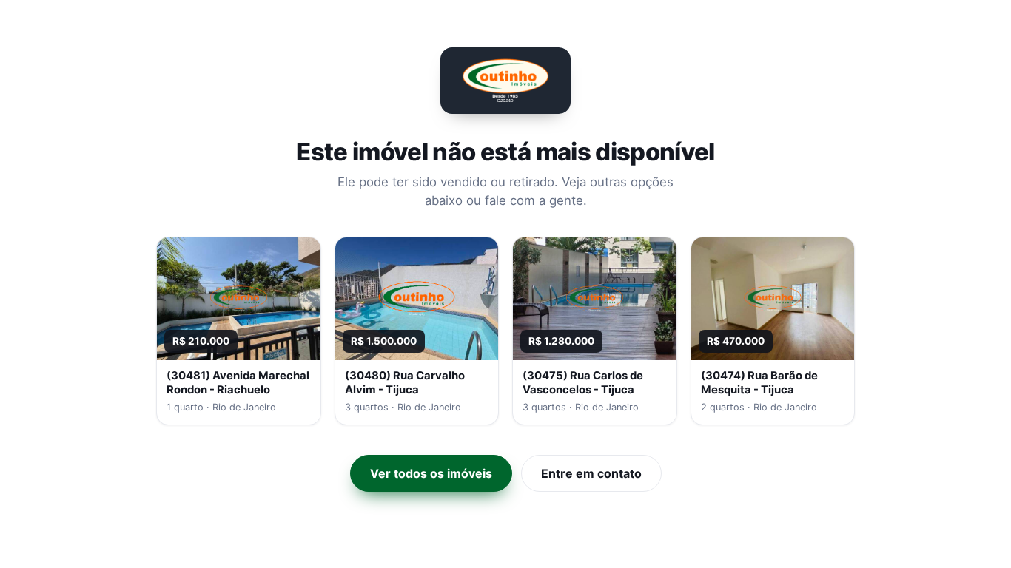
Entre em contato (591, 473)
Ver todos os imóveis (431, 473)
